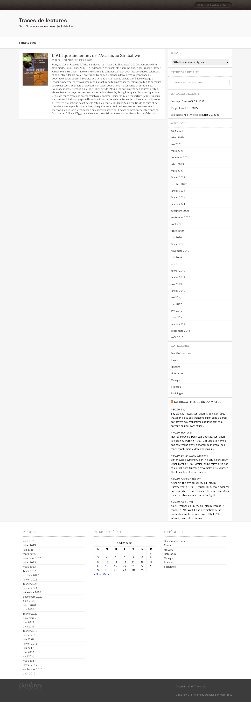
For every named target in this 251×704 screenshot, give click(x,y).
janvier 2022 (178, 191)
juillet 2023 (177, 164)
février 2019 (178, 271)
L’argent (175, 108)
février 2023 (178, 177)
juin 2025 (176, 144)
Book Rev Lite (184, 695)
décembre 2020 (180, 211)
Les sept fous (179, 101)
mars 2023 (177, 171)
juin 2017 (176, 297)
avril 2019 (176, 264)
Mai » (106, 574)
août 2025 (177, 131)
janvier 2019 (178, 277)
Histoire (67, 60)
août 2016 (177, 337)
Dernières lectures (181, 353)
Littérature (177, 373)
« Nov (97, 574)
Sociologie (177, 393)
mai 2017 (176, 304)
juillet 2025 (177, 137)
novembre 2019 (180, 251)
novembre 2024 (180, 157)
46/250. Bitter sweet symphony (189, 455)
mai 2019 (176, 257)
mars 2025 (177, 151)
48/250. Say (178, 409)
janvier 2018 (178, 291)
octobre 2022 (179, 184)
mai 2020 (176, 237)
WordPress (225, 695)
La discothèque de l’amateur (198, 401)
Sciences (176, 387)
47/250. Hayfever (181, 432)
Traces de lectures (43, 20)
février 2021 (178, 197)
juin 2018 (176, 284)
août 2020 (177, 224)
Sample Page (27, 42)
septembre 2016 (180, 331)
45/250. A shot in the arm (186, 479)
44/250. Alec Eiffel (182, 502)
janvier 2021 (178, 204)
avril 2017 (176, 311)
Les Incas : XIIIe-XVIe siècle (186, 115)
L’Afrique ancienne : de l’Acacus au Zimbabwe (96, 55)
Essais (56, 60)
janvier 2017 (178, 324)
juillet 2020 (177, 231)
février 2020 (178, 244)
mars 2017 (177, 317)
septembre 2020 (180, 217)
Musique (175, 380)
